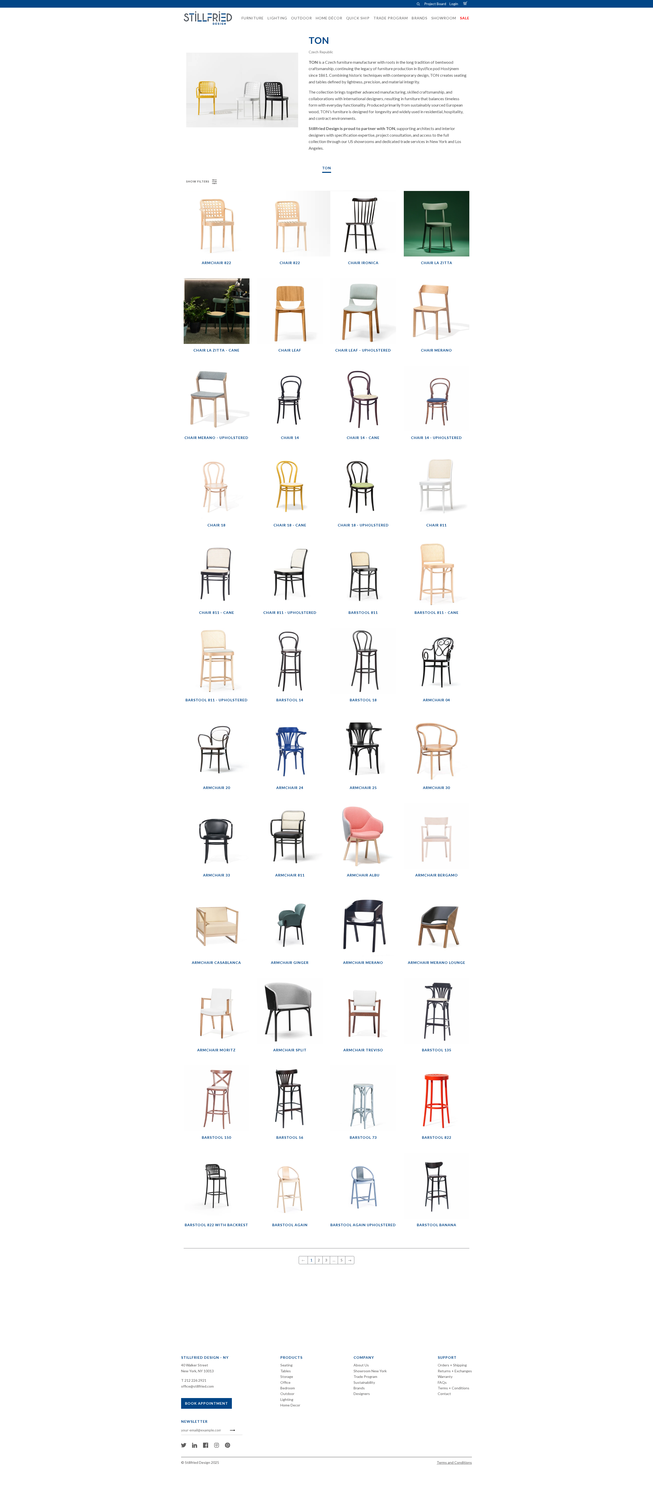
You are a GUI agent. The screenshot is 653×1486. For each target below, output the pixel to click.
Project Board (435, 4)
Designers (362, 1393)
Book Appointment (206, 1403)
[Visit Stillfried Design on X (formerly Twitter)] (183, 1446)
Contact (444, 1393)
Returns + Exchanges (455, 1371)
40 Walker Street (194, 1365)
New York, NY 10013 (197, 1371)
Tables (285, 1371)
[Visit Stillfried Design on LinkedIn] (194, 1446)
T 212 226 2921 (193, 1380)
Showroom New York (370, 1371)
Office (285, 1382)
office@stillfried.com (197, 1386)
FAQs (442, 1382)
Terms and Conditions (454, 1462)
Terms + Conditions (453, 1388)
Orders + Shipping (452, 1365)
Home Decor (290, 1405)
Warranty (445, 1376)
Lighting (286, 1399)
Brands (359, 1388)
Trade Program (365, 1376)
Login (453, 4)
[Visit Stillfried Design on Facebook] (205, 1446)
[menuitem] (251, 18)
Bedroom (287, 1388)
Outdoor (287, 1393)
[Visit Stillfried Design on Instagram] (216, 1446)
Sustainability (364, 1382)
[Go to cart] (466, 4)
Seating (286, 1365)
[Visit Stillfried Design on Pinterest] (227, 1446)
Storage (286, 1376)
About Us (361, 1365)
